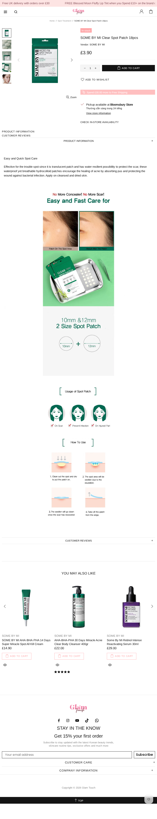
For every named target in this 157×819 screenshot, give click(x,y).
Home (52, 21)
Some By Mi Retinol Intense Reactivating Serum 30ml (124, 642)
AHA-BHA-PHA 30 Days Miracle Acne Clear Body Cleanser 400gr (78, 642)
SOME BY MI (97, 44)
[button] (62, 671)
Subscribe (144, 754)
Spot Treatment (64, 21)
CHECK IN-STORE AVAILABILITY (99, 122)
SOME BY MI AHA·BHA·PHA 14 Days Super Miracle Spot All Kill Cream (26, 642)
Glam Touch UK (78, 11)
